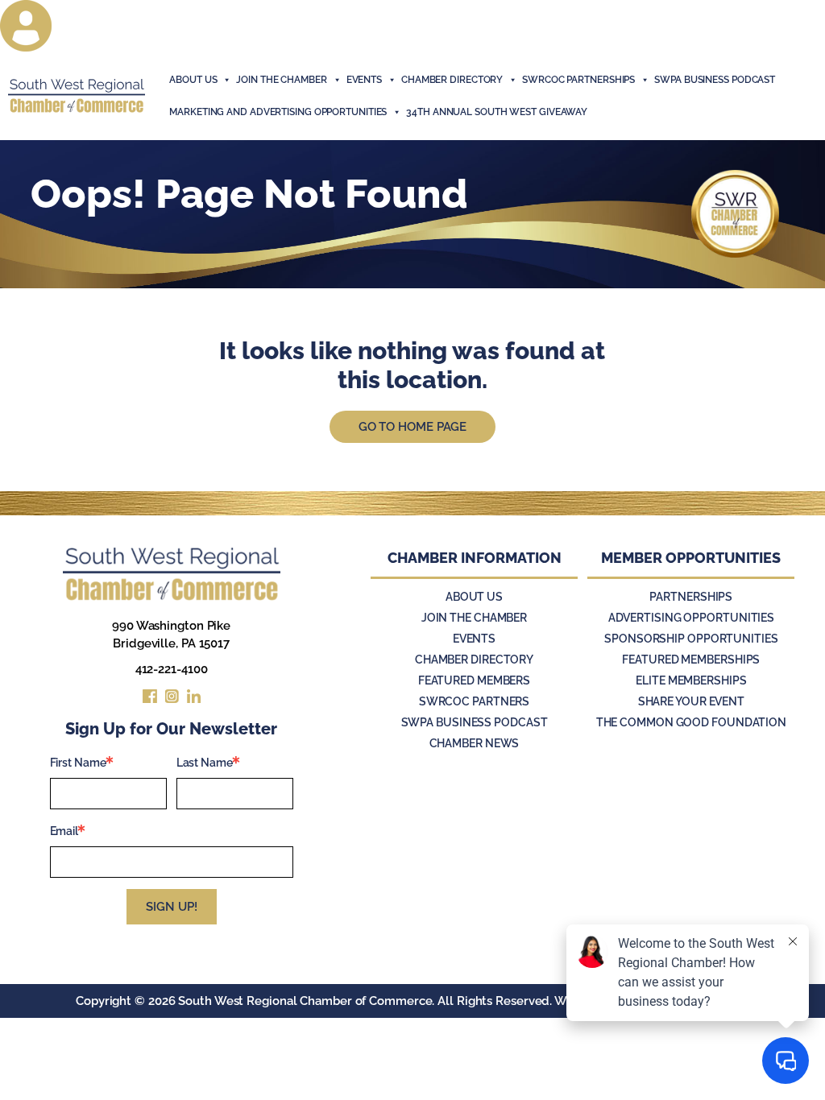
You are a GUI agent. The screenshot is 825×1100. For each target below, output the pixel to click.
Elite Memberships (691, 680)
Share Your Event (691, 701)
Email (64, 831)
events (364, 79)
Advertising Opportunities (691, 617)
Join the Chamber (474, 617)
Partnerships (690, 596)
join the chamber (281, 79)
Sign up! (171, 906)
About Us (193, 79)
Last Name (204, 762)
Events (474, 638)
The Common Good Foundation (691, 722)
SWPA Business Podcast (714, 79)
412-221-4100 (171, 669)
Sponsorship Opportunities (691, 638)
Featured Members (474, 680)
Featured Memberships (691, 659)
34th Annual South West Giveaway (496, 112)
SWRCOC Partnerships (578, 79)
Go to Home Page (413, 427)
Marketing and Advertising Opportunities (278, 112)
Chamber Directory (452, 79)
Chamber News (474, 743)
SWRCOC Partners (474, 701)
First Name (78, 762)
